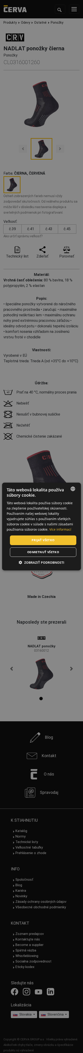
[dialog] (41, 526)
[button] (41, 562)
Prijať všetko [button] (43, 540)
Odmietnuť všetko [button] (43, 552)
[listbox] (73, 489)
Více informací (60, 529)
